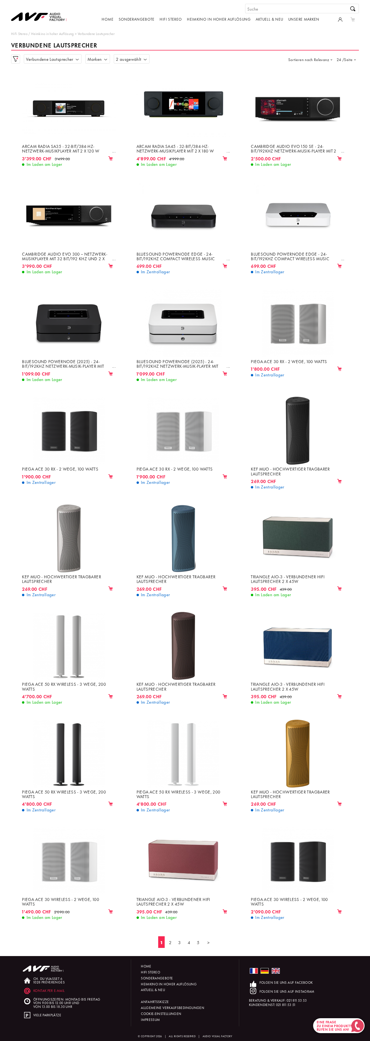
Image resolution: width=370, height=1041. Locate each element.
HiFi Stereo (171, 19)
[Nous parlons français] (254, 971)
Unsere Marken (303, 19)
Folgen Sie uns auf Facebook (286, 982)
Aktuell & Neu (269, 19)
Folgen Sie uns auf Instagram (286, 991)
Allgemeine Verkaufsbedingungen (172, 1007)
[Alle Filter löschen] (15, 59)
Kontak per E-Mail (48, 990)
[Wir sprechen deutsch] (265, 971)
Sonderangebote (137, 19)
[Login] (340, 19)
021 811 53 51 (286, 1004)
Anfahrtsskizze (155, 1001)
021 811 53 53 (297, 1000)
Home (107, 19)
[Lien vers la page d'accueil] (41, 12)
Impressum (150, 1019)
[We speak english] (276, 971)
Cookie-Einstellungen (161, 1013)
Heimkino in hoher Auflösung (219, 19)
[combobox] (312, 59)
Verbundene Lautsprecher (96, 33)
